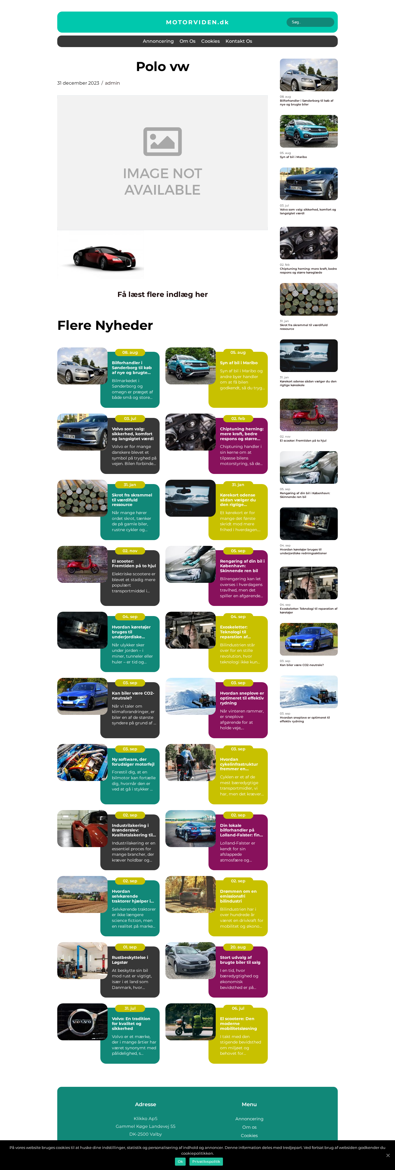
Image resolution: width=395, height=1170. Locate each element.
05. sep (238, 550)
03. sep (130, 682)
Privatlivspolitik (206, 1161)
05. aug (238, 352)
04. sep (130, 616)
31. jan (130, 484)
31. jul (130, 1008)
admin (112, 83)
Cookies (210, 41)
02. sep (130, 815)
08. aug (130, 352)
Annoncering (158, 41)
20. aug (238, 947)
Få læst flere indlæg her (162, 294)
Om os (187, 41)
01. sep (130, 947)
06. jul (238, 1008)
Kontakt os (239, 41)
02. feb (238, 418)
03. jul (130, 418)
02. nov (130, 550)
